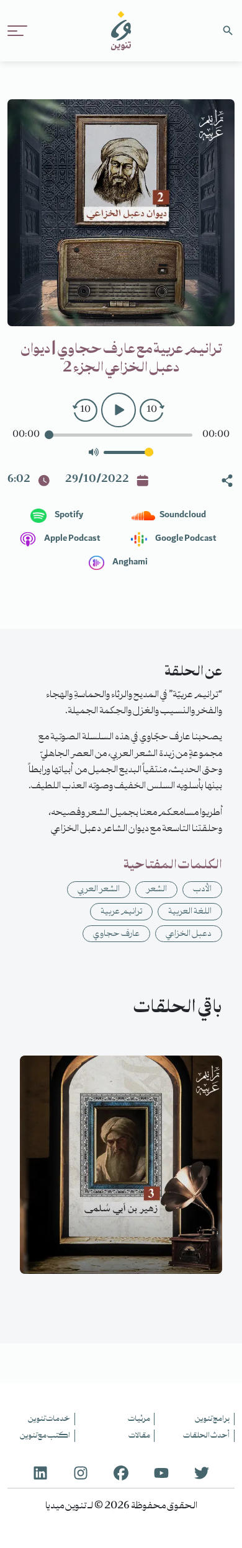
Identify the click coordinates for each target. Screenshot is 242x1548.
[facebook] (121, 1472)
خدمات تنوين (49, 1419)
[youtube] (161, 1472)
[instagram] (80, 1472)
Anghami (129, 562)
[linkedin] (40, 1472)
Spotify (68, 515)
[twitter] (201, 1472)
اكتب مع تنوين (45, 1436)
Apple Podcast (72, 539)
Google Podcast (185, 539)
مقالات (139, 1436)
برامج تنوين (212, 1419)
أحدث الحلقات (206, 1436)
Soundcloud (182, 515)
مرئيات (139, 1419)
